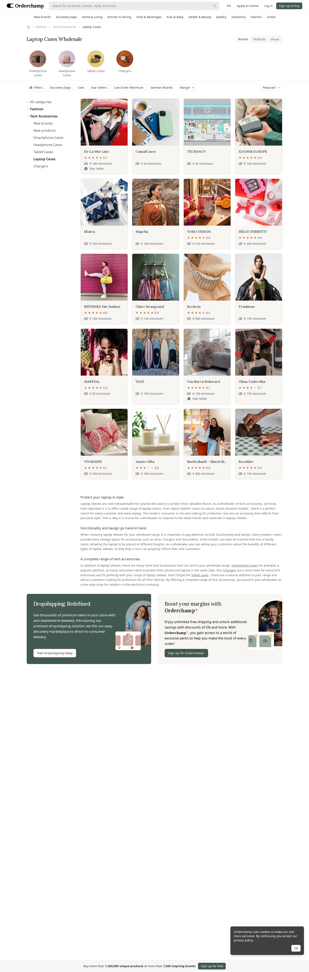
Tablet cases (200, 575)
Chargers (229, 570)
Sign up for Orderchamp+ (186, 653)
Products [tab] (259, 39)
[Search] (215, 6)
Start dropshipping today (55, 653)
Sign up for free (212, 966)
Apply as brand (247, 6)
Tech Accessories (65, 27)
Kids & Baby (175, 17)
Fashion (256, 17)
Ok (296, 948)
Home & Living (92, 17)
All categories (41, 102)
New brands (42, 17)
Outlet (271, 17)
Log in (268, 6)
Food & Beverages (149, 17)
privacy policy (243, 940)
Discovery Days (66, 17)
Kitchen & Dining (119, 17)
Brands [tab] (243, 39)
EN (229, 6)
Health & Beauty (200, 17)
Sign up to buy (289, 6)
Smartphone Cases (244, 565)
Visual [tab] (275, 39)
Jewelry (221, 17)
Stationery (238, 17)
